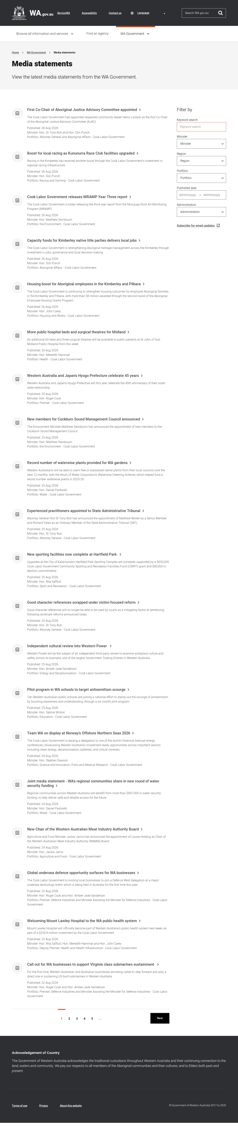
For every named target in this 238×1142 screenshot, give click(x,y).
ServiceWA (63, 13)
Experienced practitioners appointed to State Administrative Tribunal (83, 511)
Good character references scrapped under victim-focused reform (81, 602)
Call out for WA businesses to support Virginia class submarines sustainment (91, 964)
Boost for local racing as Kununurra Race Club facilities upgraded (81, 153)
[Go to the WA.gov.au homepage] (32, 13)
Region (181, 154)
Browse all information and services (42, 33)
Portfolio (182, 171)
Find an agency (97, 33)
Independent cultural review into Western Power (67, 646)
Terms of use (19, 1106)
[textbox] (151, 13)
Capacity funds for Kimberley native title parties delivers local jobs (82, 240)
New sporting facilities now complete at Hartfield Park (72, 554)
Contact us (115, 13)
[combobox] (151, 13)
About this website (71, 1106)
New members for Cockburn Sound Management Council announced (83, 419)
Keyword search (187, 120)
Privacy (43, 1106)
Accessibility (89, 13)
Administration (186, 205)
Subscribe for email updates (196, 225)
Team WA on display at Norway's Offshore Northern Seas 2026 (78, 733)
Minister (182, 136)
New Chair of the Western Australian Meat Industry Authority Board (83, 829)
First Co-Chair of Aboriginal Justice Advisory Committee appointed (82, 110)
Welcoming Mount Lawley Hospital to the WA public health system (82, 921)
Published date (186, 188)
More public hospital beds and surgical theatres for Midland (76, 332)
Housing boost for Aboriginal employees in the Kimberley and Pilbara (84, 284)
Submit (220, 13)
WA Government (132, 33)
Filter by (184, 110)
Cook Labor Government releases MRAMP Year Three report (77, 197)
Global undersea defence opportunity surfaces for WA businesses (81, 873)
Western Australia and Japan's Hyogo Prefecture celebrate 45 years (83, 376)
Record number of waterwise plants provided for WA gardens (77, 463)
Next (160, 1018)
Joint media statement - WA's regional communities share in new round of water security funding (93, 783)
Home (15, 53)
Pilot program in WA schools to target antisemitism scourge (76, 689)
